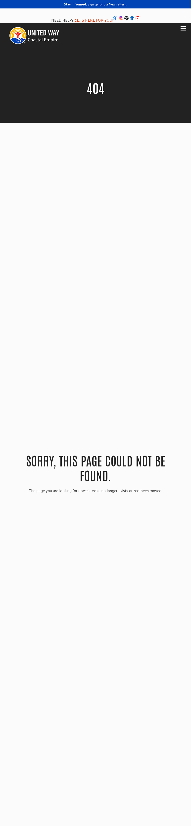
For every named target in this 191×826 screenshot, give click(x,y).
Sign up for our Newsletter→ (107, 4)
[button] (183, 28)
